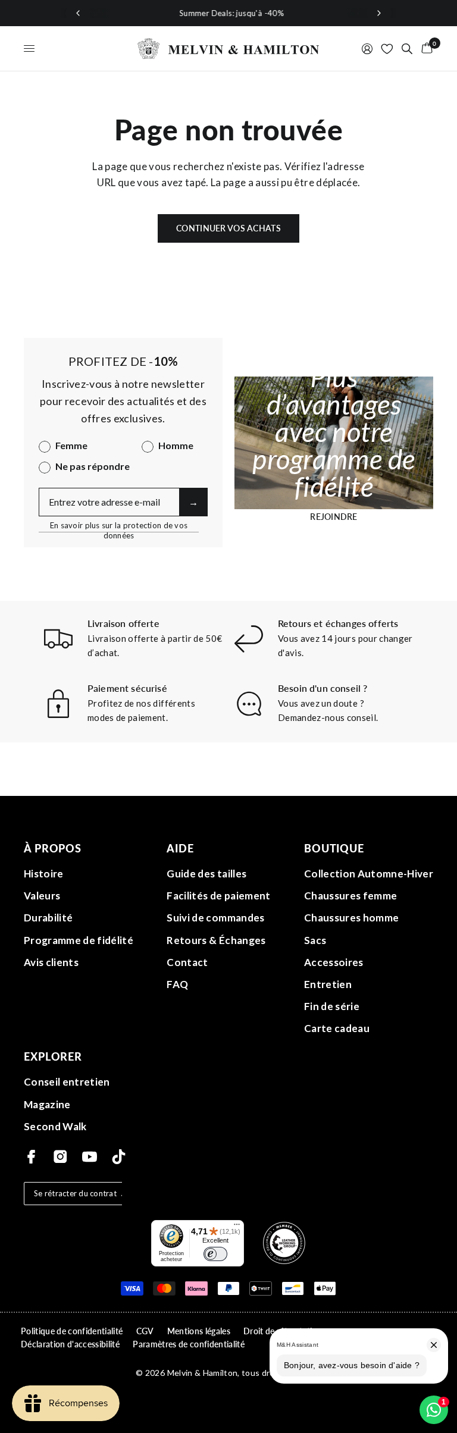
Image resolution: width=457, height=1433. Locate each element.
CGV (145, 1331)
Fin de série (331, 1006)
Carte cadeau (337, 1028)
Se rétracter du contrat (75, 1193)
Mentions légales (198, 1331)
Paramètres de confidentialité (189, 1344)
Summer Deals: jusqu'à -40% (228, 13)
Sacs (315, 940)
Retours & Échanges (216, 940)
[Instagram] (60, 1156)
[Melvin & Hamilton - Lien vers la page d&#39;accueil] (228, 48)
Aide (180, 848)
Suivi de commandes (215, 917)
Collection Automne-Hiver (368, 873)
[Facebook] (31, 1156)
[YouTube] (89, 1156)
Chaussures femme (350, 895)
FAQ (177, 984)
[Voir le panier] (425, 48)
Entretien (328, 984)
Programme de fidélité (78, 940)
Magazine (47, 1104)
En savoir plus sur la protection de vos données (118, 525)
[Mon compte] (367, 48)
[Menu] (237, 1227)
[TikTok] (118, 1156)
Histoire (44, 873)
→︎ (193, 501)
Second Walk (55, 1126)
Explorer (53, 1056)
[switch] (215, 1254)
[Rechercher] (407, 48)
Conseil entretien (67, 1081)
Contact (187, 962)
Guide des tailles (206, 873)
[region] (228, 13)
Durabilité (48, 917)
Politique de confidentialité (72, 1331)
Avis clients (51, 962)
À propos (53, 848)
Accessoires (334, 962)
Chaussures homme (351, 917)
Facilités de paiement (218, 895)
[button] (334, 517)
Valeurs (42, 895)
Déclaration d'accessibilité (70, 1344)
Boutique (334, 848)
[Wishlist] (387, 48)
